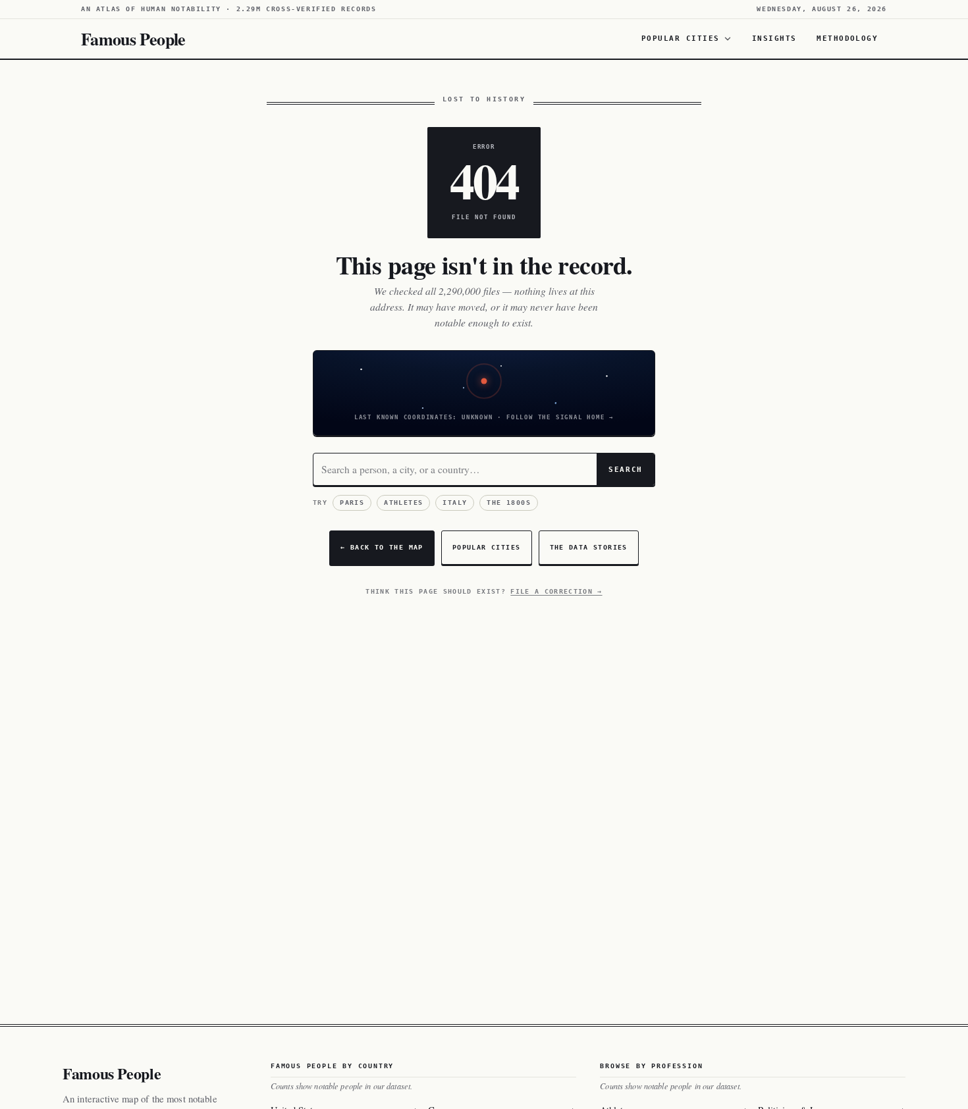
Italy (455, 502)
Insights (774, 38)
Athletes (403, 502)
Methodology (847, 38)
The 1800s (509, 502)
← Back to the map (381, 547)
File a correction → (556, 591)
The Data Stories (589, 547)
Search (625, 469)
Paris (352, 502)
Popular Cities (680, 38)
